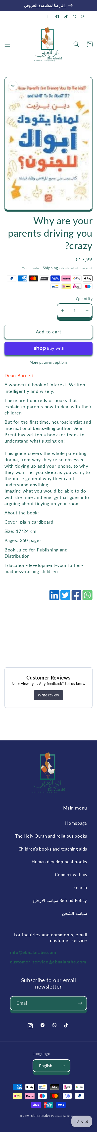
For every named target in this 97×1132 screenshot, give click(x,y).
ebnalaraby (40, 1115)
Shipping (50, 268)
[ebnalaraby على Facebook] (57, 16)
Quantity (84, 298)
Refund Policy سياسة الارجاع (60, 900)
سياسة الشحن (74, 913)
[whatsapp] (87, 597)
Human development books (59, 861)
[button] (7, 44)
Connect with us (71, 874)
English (45, 1065)
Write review (48, 695)
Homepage (76, 823)
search (80, 887)
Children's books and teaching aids (52, 849)
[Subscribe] (80, 1003)
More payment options (49, 362)
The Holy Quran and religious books (51, 836)
